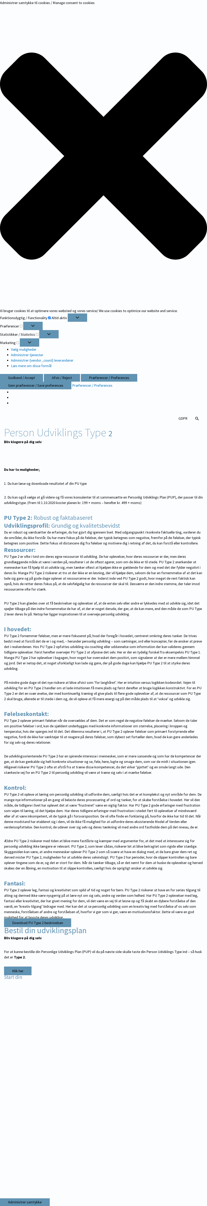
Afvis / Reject (62, 377)
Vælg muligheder (23, 349)
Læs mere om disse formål (31, 365)
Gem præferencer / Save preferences (35, 385)
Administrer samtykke (25, 1202)
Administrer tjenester (27, 355)
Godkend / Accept (21, 377)
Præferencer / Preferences (109, 377)
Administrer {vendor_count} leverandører (42, 360)
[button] (103, 156)
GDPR (182, 418)
